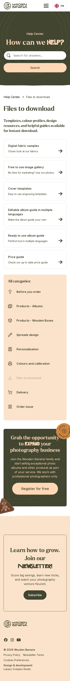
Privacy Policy (12, 654)
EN (62, 5)
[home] (15, 6)
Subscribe (35, 595)
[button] (45, 5)
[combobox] (60, 6)
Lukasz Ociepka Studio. (17, 669)
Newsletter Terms (33, 654)
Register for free (35, 489)
